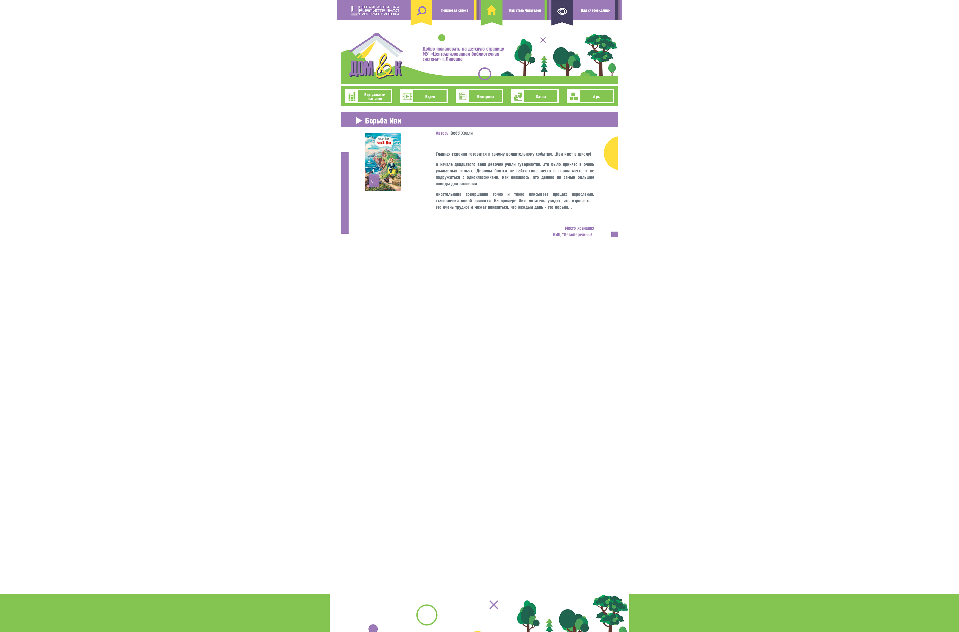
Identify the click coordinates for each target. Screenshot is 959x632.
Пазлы (541, 96)
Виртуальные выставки (374, 96)
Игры (596, 96)
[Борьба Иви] (383, 160)
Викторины (485, 96)
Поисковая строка (454, 10)
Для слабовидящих (595, 10)
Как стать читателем (525, 10)
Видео (430, 96)
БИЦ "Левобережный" (573, 234)
